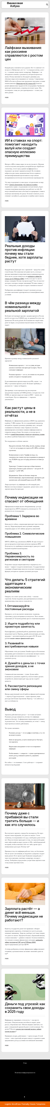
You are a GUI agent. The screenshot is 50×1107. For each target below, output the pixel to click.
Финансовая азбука (15, 5)
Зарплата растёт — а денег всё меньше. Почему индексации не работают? (24, 914)
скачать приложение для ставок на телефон (23, 185)
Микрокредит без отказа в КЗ (26, 83)
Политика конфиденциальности (25, 1073)
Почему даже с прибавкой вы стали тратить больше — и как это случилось (22, 819)
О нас (25, 1063)
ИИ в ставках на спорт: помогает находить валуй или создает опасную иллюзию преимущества (23, 148)
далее (6, 97)
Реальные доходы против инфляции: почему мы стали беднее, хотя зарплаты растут (24, 253)
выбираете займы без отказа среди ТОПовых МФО (23, 277)
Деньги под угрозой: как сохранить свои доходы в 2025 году (25, 1008)
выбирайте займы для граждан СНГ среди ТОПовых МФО (24, 941)
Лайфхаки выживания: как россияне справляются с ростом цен (24, 53)
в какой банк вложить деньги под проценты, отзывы (28, 434)
